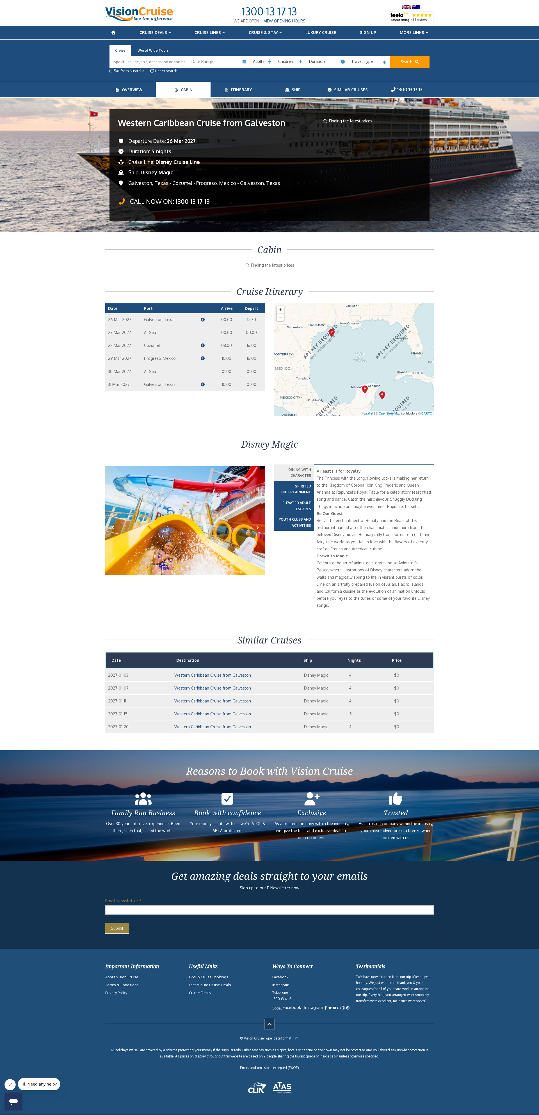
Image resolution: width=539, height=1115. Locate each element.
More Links (412, 32)
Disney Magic (157, 172)
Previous (116, 536)
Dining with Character (299, 473)
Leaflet (368, 413)
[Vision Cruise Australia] (139, 19)
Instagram (280, 985)
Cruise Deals (153, 32)
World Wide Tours (153, 50)
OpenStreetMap (389, 413)
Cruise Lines (208, 32)
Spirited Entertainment (296, 489)
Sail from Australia (129, 70)
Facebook (280, 977)
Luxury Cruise (320, 32)
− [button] (280, 317)
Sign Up (368, 32)
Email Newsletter (123, 900)
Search (408, 61)
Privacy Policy (116, 992)
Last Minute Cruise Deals (210, 985)
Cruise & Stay (263, 32)
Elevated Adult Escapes (296, 506)
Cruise (120, 50)
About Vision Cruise (121, 977)
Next (257, 536)
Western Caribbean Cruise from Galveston (212, 675)
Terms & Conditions (122, 985)
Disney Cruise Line (178, 162)
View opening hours (284, 21)
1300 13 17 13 (269, 11)
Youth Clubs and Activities (295, 522)
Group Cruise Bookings (208, 977)
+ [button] (280, 310)
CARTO (426, 413)
